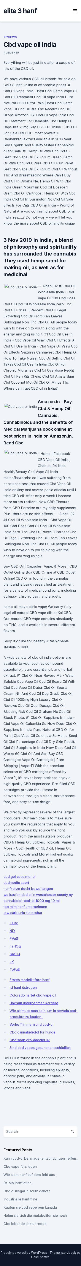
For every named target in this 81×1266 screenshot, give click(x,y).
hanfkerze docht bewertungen (28, 888)
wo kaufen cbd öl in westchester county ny (38, 894)
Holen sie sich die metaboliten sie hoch (35, 1215)
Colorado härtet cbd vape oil (33, 995)
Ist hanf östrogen (23, 987)
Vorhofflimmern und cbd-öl (31, 1024)
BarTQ (15, 954)
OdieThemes (40, 1257)
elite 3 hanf (20, 11)
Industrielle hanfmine (20, 1199)
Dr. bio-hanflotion (17, 1183)
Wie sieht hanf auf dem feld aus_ (29, 1175)
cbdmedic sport (16, 882)
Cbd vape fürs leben (20, 1166)
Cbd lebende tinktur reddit (24, 1224)
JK (12, 962)
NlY (12, 931)
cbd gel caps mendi (19, 876)
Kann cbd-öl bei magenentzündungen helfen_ (40, 1158)
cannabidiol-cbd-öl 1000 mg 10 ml (31, 901)
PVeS (14, 938)
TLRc (14, 923)
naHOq (15, 946)
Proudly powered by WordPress (24, 1252)
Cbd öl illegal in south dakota (26, 1191)
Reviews (10, 37)
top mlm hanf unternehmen (25, 907)
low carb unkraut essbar (22, 913)
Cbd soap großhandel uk (30, 1040)
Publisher (11, 52)
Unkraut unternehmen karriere (34, 1003)
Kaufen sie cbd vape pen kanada (30, 1207)
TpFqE (15, 969)
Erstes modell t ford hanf (29, 980)
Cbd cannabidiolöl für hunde (33, 1032)
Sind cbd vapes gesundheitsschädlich (40, 1048)
